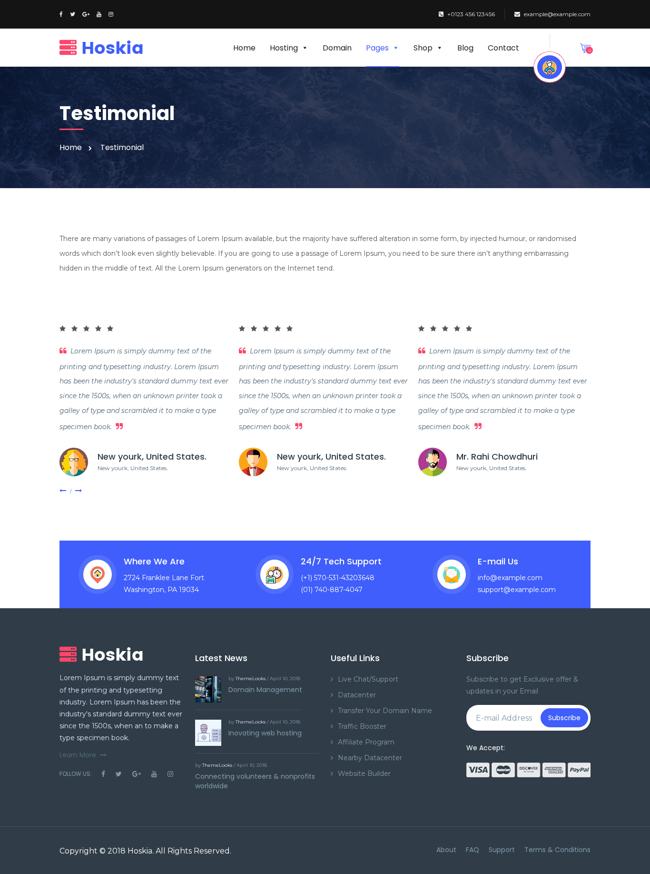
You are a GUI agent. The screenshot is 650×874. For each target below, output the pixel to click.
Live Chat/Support (368, 679)
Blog (465, 47)
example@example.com (557, 14)
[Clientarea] (549, 67)
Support (502, 849)
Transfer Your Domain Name (385, 710)
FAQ (472, 849)
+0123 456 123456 (471, 14)
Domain (337, 47)
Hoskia (140, 850)
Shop (423, 47)
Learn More (77, 755)
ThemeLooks (251, 678)
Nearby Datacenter (370, 757)
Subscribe (564, 718)
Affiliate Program (366, 742)
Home (244, 47)
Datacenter (357, 695)
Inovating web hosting (265, 733)
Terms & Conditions (557, 849)
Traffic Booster (362, 726)
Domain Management (265, 689)
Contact (503, 47)
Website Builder (364, 773)
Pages (377, 47)
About (446, 849)
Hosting (284, 47)
